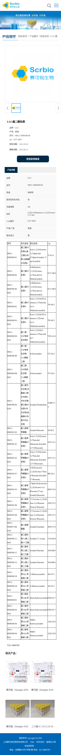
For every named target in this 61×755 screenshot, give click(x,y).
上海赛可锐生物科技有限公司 (15, 742)
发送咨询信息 (32, 159)
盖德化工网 (51, 742)
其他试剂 (44, 36)
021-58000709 (44, 750)
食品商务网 (29, 746)
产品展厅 (34, 36)
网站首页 (22, 36)
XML (32, 742)
